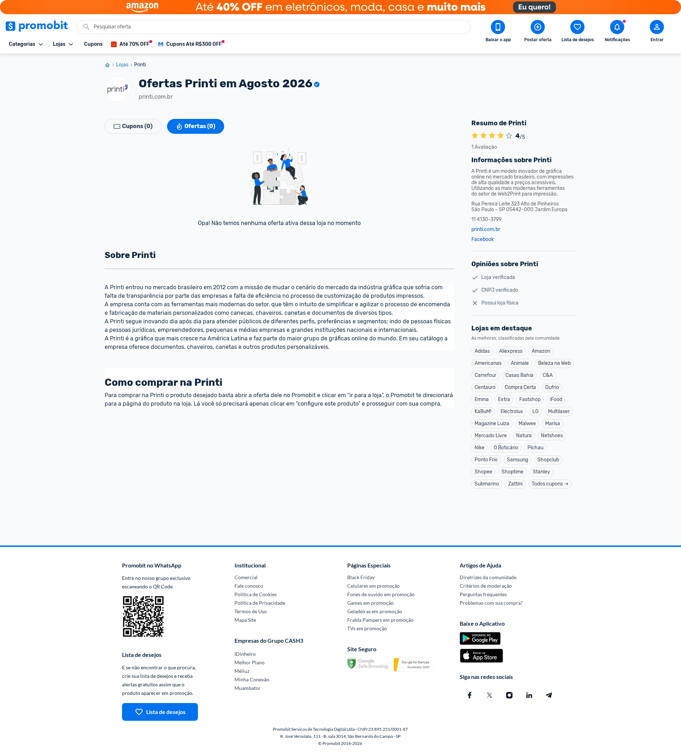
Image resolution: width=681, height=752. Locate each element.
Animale (520, 363)
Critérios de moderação (486, 586)
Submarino (487, 484)
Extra (504, 399)
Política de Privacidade (259, 603)
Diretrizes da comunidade (488, 577)
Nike (480, 448)
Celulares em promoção (373, 586)
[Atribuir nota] (509, 136)
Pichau (535, 448)
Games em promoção (370, 603)
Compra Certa (520, 387)
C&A (548, 375)
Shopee (483, 472)
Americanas (488, 363)
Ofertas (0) (199, 126)
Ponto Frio (486, 460)
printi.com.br (485, 229)
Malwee (527, 424)
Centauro (485, 387)
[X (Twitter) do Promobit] (489, 695)
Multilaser (559, 411)
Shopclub (548, 460)
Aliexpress (510, 351)
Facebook (482, 239)
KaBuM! (483, 411)
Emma (482, 399)
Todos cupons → (550, 484)
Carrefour (485, 375)
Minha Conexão (251, 679)
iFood (556, 399)
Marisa (552, 424)
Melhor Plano (249, 662)
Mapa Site (245, 620)
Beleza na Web (554, 363)
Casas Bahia (519, 375)
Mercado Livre (491, 436)
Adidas (482, 351)
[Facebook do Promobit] (470, 695)
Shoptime (513, 472)
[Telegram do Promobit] (549, 695)
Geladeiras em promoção (374, 611)
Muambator (247, 688)
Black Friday (361, 577)
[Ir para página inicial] (110, 65)
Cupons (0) (137, 126)
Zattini (515, 484)
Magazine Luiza (492, 424)
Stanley (541, 472)
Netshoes (552, 436)
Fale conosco (248, 586)
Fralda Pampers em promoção (380, 620)
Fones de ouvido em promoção (381, 594)
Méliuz (241, 671)
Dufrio (552, 387)
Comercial (246, 577)
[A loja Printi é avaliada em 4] (474, 136)
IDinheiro (245, 654)
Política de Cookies (255, 594)
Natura (524, 436)
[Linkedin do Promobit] (529, 695)
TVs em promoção (367, 628)
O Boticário (506, 448)
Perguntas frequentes (483, 594)
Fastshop (530, 399)
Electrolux (511, 411)
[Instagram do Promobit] (509, 695)
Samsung (517, 460)
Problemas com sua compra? (491, 603)
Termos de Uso (250, 611)
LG (535, 411)
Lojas (122, 65)
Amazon (541, 351)
